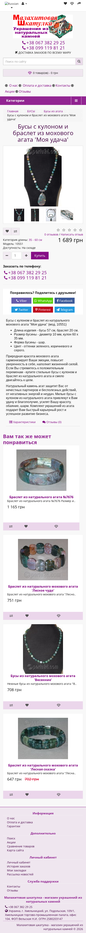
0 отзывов (51, 234)
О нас (13, 85)
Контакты (63, 85)
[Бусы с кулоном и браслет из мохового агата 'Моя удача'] (43, 176)
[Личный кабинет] (24, 3)
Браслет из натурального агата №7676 (41, 497)
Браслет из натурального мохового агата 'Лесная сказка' (43, 767)
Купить (39, 255)
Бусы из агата (53, 111)
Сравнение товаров (20, 846)
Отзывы (25, 91)
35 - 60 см (35, 240)
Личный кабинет (18, 862)
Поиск (11, 838)
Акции (10, 91)
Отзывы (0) (53, 422)
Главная (12, 111)
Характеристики (24, 422)
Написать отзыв (72, 234)
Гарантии (13, 826)
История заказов (18, 866)
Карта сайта (15, 850)
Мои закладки (16, 870)
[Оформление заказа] (79, 3)
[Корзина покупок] (72, 3)
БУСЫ (31, 111)
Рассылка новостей (20, 874)
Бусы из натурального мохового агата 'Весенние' (43, 678)
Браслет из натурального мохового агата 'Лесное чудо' (43, 588)
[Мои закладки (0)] (65, 3)
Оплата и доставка (37, 85)
